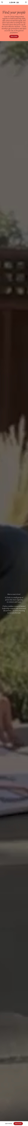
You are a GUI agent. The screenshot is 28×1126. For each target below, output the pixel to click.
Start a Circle (14, 36)
